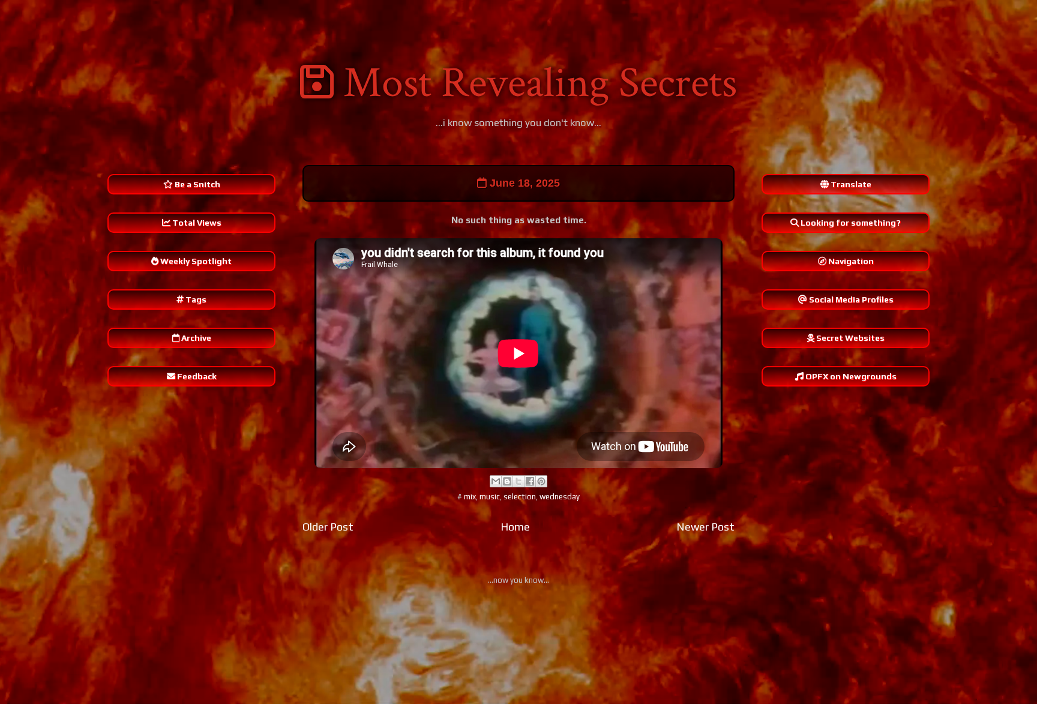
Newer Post (705, 526)
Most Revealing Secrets (540, 83)
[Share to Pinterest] (541, 481)
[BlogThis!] (507, 481)
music (489, 496)
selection (519, 496)
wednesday (560, 496)
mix (470, 496)
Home (515, 526)
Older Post (327, 526)
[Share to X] (518, 481)
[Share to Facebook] (530, 481)
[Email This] (496, 481)
